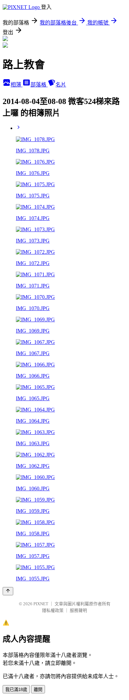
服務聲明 (78, 610)
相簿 (16, 84)
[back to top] (8, 591)
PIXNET (40, 603)
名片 (61, 84)
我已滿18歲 (16, 689)
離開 (38, 689)
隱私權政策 (53, 610)
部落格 (39, 84)
